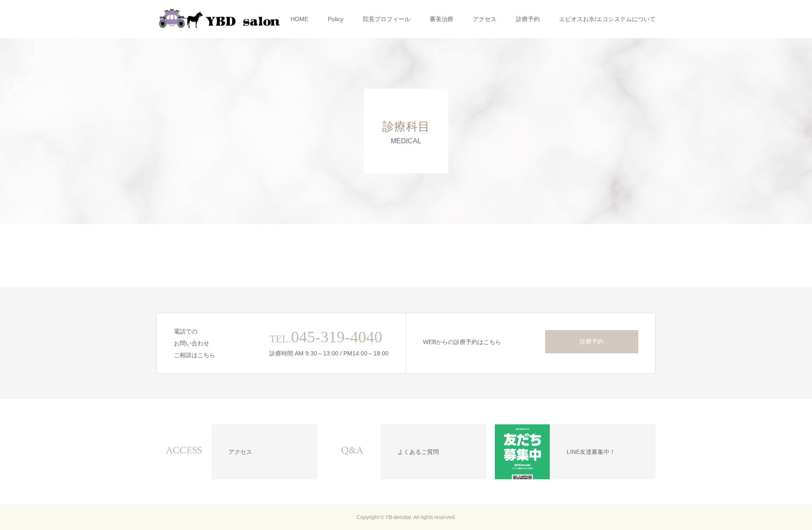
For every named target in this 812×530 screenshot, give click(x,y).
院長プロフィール (386, 19)
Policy (335, 19)
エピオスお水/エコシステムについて (607, 19)
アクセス (485, 19)
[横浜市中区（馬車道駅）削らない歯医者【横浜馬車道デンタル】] (219, 19)
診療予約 (528, 19)
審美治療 (441, 19)
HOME (299, 19)
